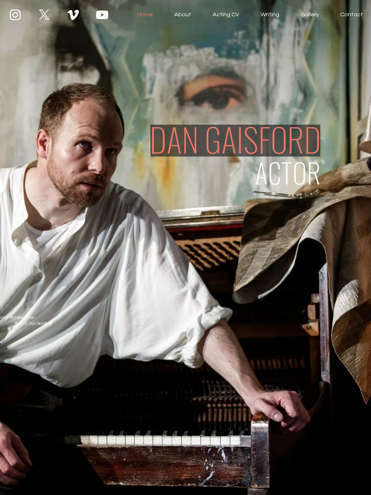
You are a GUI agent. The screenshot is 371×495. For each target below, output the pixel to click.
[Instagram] (15, 15)
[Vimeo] (73, 15)
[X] (44, 15)
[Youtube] (102, 15)
